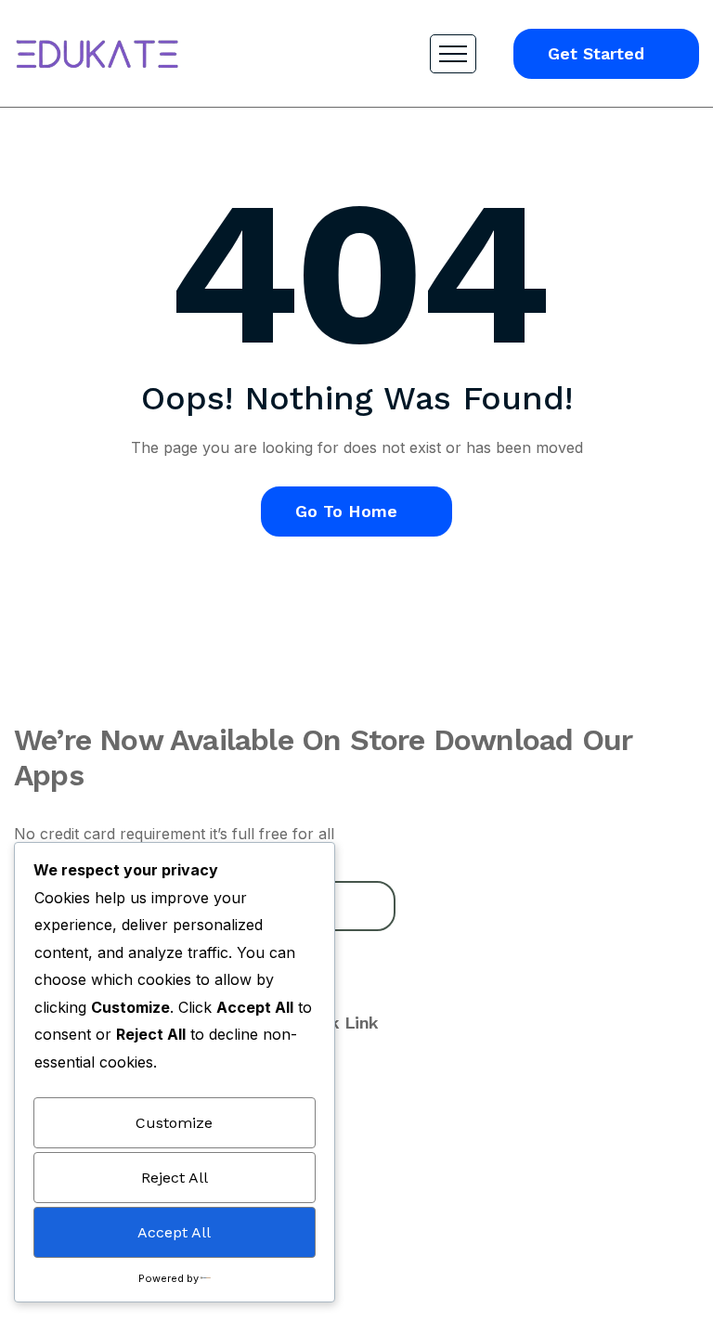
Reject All (174, 1177)
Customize (174, 1123)
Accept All (174, 1232)
